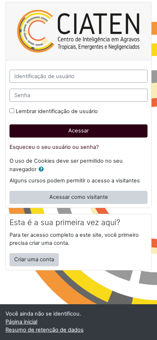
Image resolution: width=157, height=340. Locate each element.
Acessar (78, 130)
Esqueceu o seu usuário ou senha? (54, 147)
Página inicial (21, 321)
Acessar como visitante (78, 197)
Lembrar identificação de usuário (57, 111)
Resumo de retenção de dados (44, 330)
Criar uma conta (34, 259)
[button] (42, 169)
